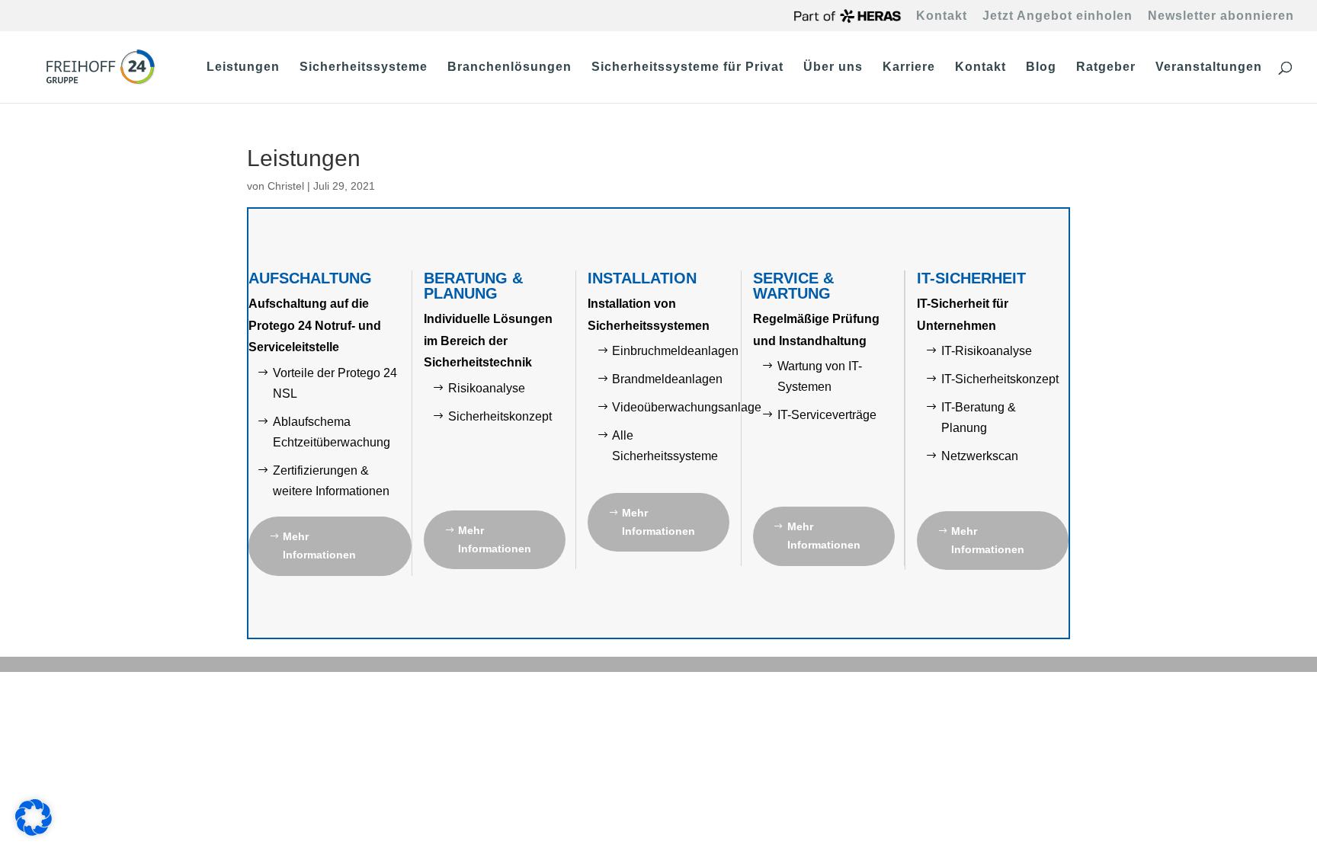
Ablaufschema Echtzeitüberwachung (331, 432)
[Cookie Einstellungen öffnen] (33, 832)
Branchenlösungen (509, 67)
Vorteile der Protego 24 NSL (335, 383)
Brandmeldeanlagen (667, 379)
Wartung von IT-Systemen (819, 376)
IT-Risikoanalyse (986, 350)
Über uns (833, 67)
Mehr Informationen (319, 545)
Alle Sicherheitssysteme (665, 445)
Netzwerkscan (979, 455)
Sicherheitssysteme (364, 67)
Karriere (909, 67)
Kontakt (941, 16)
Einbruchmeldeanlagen (675, 350)
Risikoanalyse (486, 388)
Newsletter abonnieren (1221, 16)
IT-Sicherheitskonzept (1000, 379)
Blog (1041, 67)
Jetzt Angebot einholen (1057, 16)
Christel (286, 186)
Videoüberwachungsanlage (686, 407)
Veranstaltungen (1208, 67)
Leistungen (243, 67)
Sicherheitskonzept (500, 416)
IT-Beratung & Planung (978, 417)
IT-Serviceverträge (826, 414)
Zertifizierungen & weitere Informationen (331, 480)
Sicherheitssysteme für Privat (687, 67)
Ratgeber (1106, 67)
